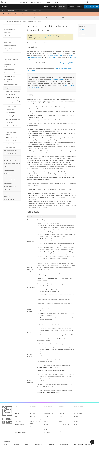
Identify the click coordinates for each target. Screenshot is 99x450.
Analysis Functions (36, 21)
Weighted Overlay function (12, 144)
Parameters (82, 34)
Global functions (8, 32)
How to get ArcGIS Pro (91, 6)
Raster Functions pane (9, 35)
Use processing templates (10, 73)
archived (48, 36)
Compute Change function (12, 97)
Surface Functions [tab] (9, 199)
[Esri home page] (4, 2)
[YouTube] (10, 422)
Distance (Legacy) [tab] (10, 170)
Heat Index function (10, 112)
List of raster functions (9, 29)
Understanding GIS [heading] (49, 406)
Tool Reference (26, 10)
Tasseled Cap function (11, 137)
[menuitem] (21, 411)
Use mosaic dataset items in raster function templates (12, 55)
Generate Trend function (12, 106)
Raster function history (9, 39)
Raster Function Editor (9, 42)
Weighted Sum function (11, 140)
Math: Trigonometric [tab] (10, 186)
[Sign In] (96, 2)
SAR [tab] (6, 193)
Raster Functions (27, 21)
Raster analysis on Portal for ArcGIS (10, 65)
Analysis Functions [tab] (10, 88)
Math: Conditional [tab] (10, 180)
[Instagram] (7, 422)
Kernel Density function (11, 116)
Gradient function (10, 109)
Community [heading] (32, 406)
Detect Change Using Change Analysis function (13, 102)
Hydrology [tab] (7, 173)
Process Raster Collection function (12, 133)
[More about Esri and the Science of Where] (7, 411)
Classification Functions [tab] (11, 154)
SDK (40, 10)
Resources (62, 6)
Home (3, 10)
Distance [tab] (7, 167)
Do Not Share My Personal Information (83, 444)
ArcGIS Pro (5, 6)
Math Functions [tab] (9, 176)
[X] (7, 419)
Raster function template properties (10, 49)
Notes (80, 32)
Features (53, 6)
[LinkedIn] (10, 419)
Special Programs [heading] (78, 406)
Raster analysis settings (9, 69)
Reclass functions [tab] (9, 190)
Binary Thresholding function (13, 91)
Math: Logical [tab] (8, 183)
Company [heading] (61, 406)
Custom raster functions (9, 76)
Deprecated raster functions (10, 84)
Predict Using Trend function (13, 129)
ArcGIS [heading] (16, 406)
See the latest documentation (51, 38)
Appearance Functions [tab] (11, 150)
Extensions (71, 6)
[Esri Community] (3, 422)
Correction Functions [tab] (10, 160)
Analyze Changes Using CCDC (53, 55)
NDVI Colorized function (12, 125)
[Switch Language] (92, 2)
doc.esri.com (38, 14)
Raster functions (8, 26)
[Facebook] (3, 419)
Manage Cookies (64, 444)
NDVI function (9, 122)
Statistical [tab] (7, 196)
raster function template (57, 79)
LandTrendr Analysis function (13, 119)
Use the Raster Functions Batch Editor (11, 60)
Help (18, 10)
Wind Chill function (10, 147)
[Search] (88, 2)
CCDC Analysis (53, 57)
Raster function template (10, 45)
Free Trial (79, 6)
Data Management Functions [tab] (12, 163)
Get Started (11, 10)
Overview (45, 6)
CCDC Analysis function (11, 94)
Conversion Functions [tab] (11, 157)
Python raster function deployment (9, 80)
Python (34, 10)
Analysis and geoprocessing (14, 21)
